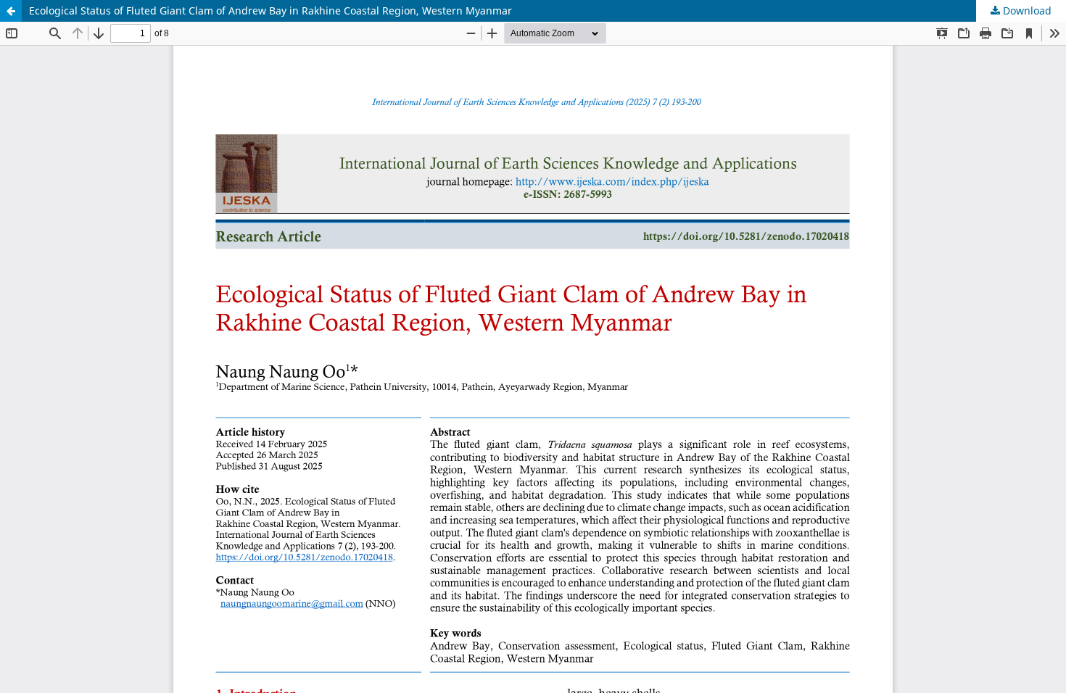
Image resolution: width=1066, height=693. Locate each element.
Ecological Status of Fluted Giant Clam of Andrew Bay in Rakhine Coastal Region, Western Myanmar (270, 10)
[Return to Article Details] (11, 11)
